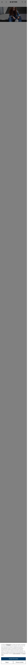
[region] (13, 654)
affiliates (8, 644)
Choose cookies (20, 662)
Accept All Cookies (13, 658)
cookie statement (16, 653)
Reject (7, 662)
